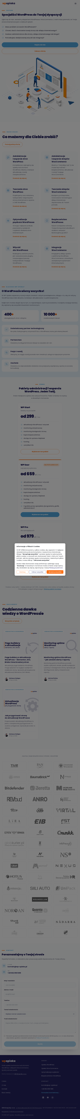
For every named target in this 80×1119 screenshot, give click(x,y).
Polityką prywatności (56, 568)
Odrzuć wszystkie (37, 572)
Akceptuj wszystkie (55, 572)
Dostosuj (22, 572)
